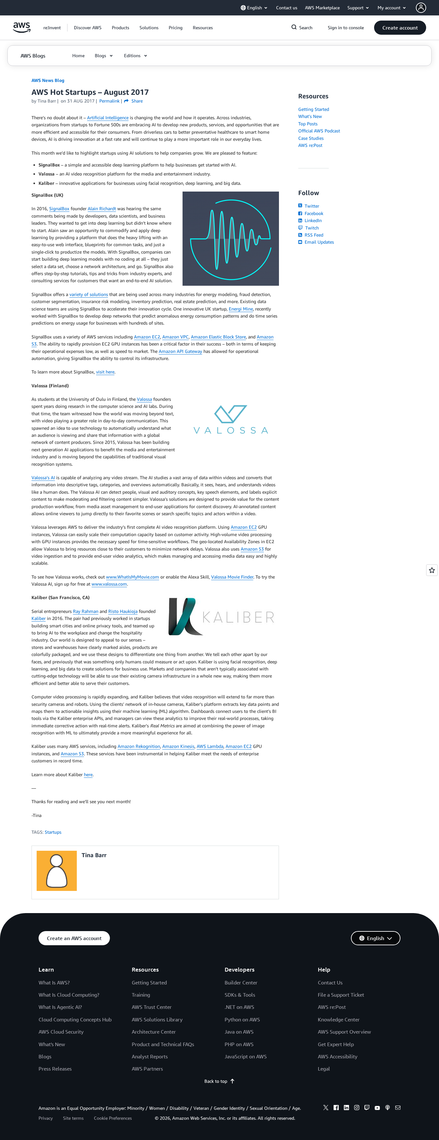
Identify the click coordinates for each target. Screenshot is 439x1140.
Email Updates (318, 242)
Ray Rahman (85, 611)
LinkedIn (312, 220)
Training (141, 995)
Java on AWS (239, 1031)
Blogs (45, 1056)
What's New (310, 116)
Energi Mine (241, 308)
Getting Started (313, 109)
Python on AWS (242, 1019)
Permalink (109, 100)
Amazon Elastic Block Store (218, 336)
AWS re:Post (310, 145)
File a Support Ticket (341, 995)
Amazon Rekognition (139, 746)
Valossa (144, 399)
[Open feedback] (432, 570)
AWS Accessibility (337, 1056)
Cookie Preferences (113, 1118)
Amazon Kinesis (178, 746)
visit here (105, 371)
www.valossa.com (109, 584)
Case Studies (311, 138)
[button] (88, 27)
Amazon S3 (252, 549)
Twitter (311, 206)
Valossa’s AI (43, 477)
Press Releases (55, 1068)
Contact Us (330, 982)
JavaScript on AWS (246, 1056)
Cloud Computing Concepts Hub (75, 1019)
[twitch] (367, 1108)
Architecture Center (154, 1031)
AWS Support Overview (344, 1031)
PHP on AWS (239, 1044)
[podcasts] (387, 1108)
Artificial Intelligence (108, 117)
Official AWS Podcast (319, 130)
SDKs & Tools (240, 995)
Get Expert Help (336, 1044)
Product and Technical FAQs (163, 1044)
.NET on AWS (239, 1007)
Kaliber (38, 618)
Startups (53, 832)
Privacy (46, 1118)
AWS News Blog (47, 80)
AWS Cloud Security (61, 1031)
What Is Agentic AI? (60, 1007)
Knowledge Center (339, 1019)
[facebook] (336, 1108)
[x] (325, 1108)
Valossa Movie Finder (232, 576)
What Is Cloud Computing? (69, 995)
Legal (324, 1068)
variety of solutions (88, 294)
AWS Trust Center (152, 1007)
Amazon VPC (175, 336)
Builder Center (241, 982)
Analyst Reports (150, 1056)
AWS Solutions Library (157, 1019)
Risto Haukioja (123, 611)
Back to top (215, 1081)
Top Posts (308, 123)
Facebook (313, 213)
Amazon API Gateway (180, 351)
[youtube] (377, 1108)
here (88, 774)
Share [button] (136, 100)
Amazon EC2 (147, 336)
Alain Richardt (102, 208)
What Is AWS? (54, 982)
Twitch (311, 227)
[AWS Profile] (421, 8)
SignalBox (59, 208)
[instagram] (356, 1108)
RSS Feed (313, 235)
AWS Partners (147, 1068)
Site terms (73, 1118)
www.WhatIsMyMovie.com (132, 576)
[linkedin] (346, 1108)
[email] (397, 1108)
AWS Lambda (210, 746)
